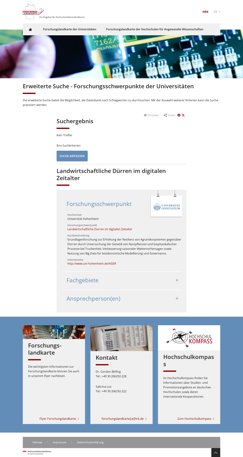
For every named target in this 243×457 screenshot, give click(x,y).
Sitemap (37, 442)
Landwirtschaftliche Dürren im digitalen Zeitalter (99, 229)
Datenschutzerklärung (90, 442)
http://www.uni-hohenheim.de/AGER (91, 263)
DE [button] (216, 12)
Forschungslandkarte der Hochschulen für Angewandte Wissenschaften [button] (154, 29)
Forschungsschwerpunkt (99, 204)
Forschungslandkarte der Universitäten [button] (69, 29)
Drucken (153, 115)
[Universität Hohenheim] (166, 207)
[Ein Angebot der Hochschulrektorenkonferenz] (34, 11)
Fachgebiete (83, 280)
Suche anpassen (72, 156)
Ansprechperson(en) (93, 298)
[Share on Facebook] (179, 115)
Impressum (59, 442)
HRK (205, 12)
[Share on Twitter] (183, 115)
